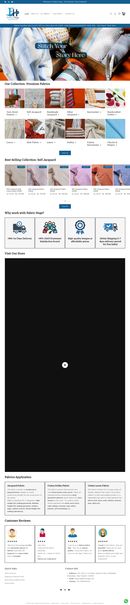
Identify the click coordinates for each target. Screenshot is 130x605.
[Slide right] (69, 201)
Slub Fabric (33, 142)
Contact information (98, 603)
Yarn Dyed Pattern (12, 113)
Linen (50, 142)
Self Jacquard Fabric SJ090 (80, 190)
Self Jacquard (34, 112)
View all (65, 153)
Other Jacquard (72, 113)
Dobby (70, 142)
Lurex (10, 142)
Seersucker (93, 112)
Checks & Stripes (112, 143)
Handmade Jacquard (52, 113)
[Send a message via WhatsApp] (126, 601)
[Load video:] (65, 365)
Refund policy (55, 603)
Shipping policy (86, 603)
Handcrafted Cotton (113, 113)
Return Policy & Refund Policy (15, 580)
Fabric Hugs (34, 603)
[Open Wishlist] (119, 14)
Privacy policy (65, 603)
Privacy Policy (9, 583)
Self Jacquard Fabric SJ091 (101, 190)
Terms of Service (10, 573)
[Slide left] (61, 201)
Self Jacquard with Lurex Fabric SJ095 (14, 190)
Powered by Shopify (44, 603)
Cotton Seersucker (93, 143)
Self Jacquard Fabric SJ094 (36, 190)
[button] (45, 14)
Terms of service (75, 603)
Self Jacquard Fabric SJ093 (58, 190)
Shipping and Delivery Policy (14, 576)
